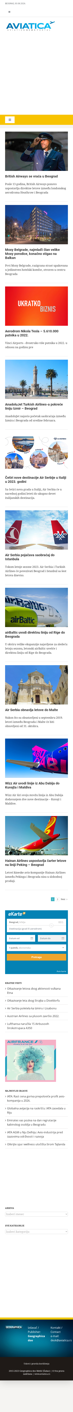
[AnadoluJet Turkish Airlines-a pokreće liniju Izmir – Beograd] (36, 379)
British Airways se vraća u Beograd (31, 176)
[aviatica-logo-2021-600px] (30, 22)
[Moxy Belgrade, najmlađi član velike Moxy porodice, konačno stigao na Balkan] (36, 224)
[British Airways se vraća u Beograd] (36, 151)
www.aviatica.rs (42, 1374)
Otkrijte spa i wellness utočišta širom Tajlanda (36, 1144)
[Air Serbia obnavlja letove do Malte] (36, 684)
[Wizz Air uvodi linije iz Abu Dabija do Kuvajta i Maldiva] (36, 758)
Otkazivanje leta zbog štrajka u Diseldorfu (33, 1000)
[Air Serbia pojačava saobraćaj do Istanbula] (36, 530)
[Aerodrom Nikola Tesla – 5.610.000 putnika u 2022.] (36, 306)
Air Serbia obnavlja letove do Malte (31, 710)
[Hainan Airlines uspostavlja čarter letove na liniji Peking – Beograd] (36, 835)
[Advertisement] (36, 73)
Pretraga (36, 957)
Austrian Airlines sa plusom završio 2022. (33, 1016)
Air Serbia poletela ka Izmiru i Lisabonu (32, 1008)
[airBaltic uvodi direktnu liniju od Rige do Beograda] (36, 607)
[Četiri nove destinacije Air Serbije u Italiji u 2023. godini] (36, 452)
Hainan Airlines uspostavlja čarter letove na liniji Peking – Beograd (35, 863)
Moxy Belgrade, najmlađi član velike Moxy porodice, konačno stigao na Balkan (32, 254)
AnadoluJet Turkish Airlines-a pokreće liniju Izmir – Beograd (34, 406)
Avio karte (61, 971)
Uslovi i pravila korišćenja (36, 1363)
